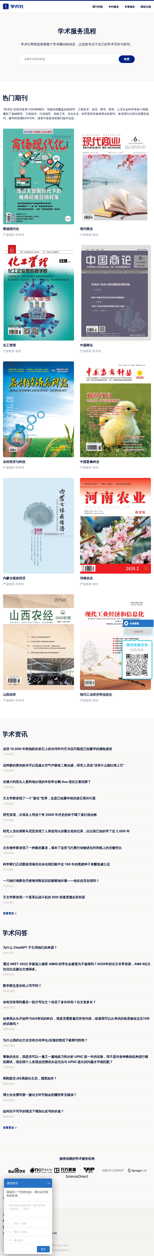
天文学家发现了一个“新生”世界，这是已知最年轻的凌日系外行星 (49, 798)
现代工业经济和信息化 (96, 694)
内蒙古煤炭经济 (14, 578)
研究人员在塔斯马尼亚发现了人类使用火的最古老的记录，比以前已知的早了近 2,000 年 (66, 831)
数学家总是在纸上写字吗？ (22, 986)
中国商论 (86, 345)
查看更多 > (10, 913)
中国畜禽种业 (89, 462)
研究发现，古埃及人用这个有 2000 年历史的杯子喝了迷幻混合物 (50, 815)
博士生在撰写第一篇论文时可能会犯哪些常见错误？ (40, 1095)
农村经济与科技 (14, 462)
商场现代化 (11, 229)
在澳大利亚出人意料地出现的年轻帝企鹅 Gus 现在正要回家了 (47, 782)
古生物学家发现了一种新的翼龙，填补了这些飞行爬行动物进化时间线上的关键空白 (62, 848)
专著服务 (130, 6)
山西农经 (9, 694)
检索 (127, 59)
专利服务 (113, 6)
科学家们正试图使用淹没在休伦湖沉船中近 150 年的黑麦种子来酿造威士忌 (56, 864)
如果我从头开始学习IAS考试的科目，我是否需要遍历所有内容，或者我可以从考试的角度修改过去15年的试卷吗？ (76, 1021)
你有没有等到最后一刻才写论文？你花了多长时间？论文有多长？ (49, 1002)
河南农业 (86, 578)
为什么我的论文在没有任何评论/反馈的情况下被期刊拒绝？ (45, 1040)
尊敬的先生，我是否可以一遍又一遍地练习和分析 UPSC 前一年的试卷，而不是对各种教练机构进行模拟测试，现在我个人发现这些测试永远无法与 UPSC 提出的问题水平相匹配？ (75, 1059)
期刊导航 (97, 6)
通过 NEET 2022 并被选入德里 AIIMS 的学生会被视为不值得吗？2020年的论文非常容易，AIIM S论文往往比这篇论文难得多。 (77, 966)
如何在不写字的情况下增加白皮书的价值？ (33, 1111)
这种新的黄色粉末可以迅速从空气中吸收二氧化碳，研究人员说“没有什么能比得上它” (64, 765)
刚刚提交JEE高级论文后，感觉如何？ (30, 1078)
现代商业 (86, 229)
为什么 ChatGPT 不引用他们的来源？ (30, 947)
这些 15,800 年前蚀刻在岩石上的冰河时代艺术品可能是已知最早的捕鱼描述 (57, 749)
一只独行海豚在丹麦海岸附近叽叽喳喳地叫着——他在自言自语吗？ (51, 881)
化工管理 (9, 345)
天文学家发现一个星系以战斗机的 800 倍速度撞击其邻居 (44, 897)
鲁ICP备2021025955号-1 (55, 1250)
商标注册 (146, 6)
